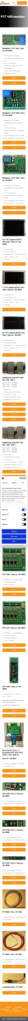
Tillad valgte (14, 536)
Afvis (14, 541)
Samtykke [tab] (5, 482)
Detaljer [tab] (14, 482)
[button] (13, 3)
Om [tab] (23, 482)
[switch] (24, 514)
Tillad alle (14, 531)
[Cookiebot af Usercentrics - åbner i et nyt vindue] (19, 478)
